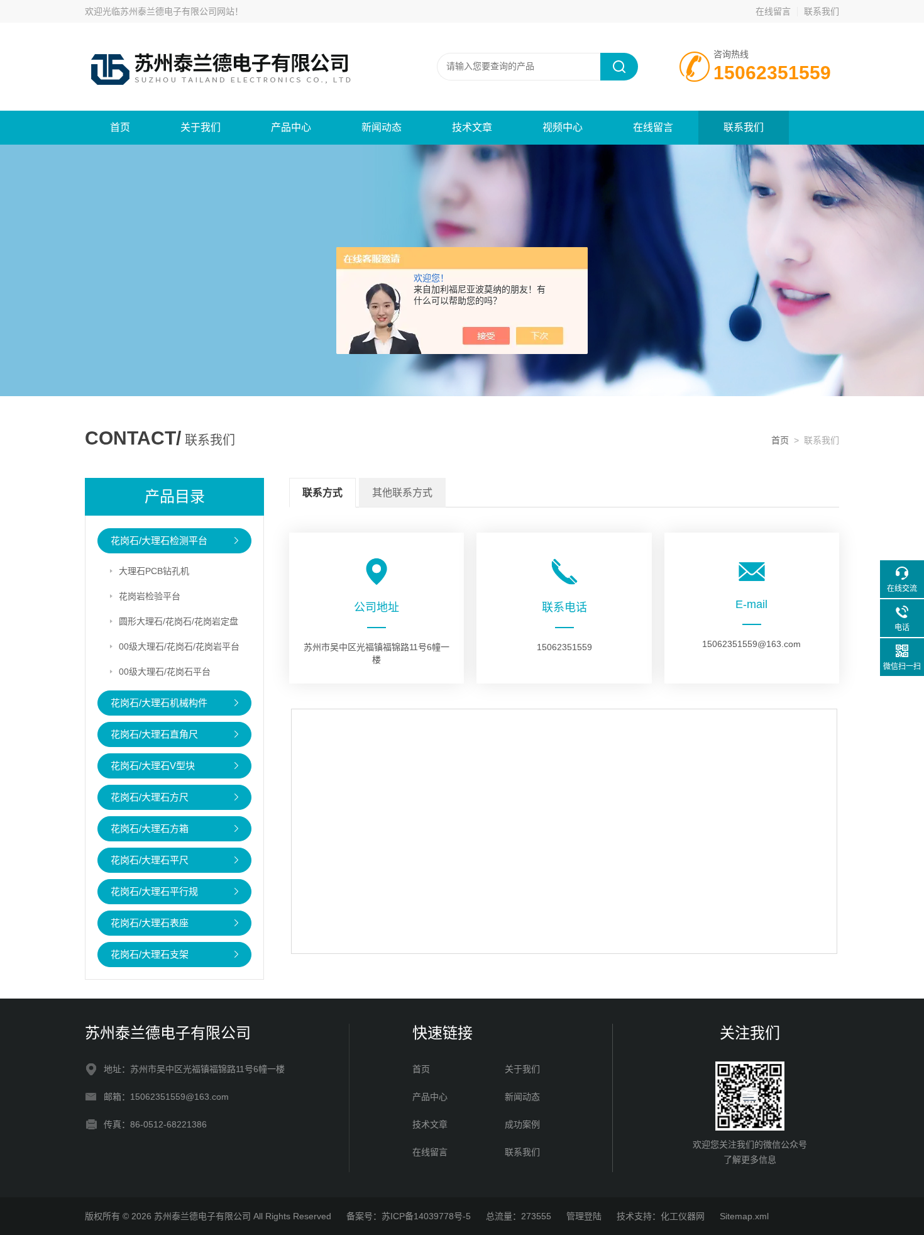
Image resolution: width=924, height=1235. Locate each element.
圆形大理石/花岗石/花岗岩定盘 (178, 621)
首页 (120, 127)
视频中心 (562, 127)
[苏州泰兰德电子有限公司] (236, 66)
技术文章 (472, 127)
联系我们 (821, 11)
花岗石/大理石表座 (150, 922)
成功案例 (522, 1124)
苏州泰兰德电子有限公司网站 (177, 11)
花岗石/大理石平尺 (150, 860)
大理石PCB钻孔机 (154, 571)
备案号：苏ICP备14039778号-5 (408, 1216)
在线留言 (773, 11)
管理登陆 (584, 1216)
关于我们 (200, 127)
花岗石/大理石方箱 (150, 828)
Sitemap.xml (744, 1216)
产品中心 (291, 127)
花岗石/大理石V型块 (153, 765)
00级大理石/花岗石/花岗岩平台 (179, 646)
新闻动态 (381, 127)
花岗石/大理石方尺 (150, 797)
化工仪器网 (683, 1216)
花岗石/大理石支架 (150, 954)
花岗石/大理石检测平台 (159, 540)
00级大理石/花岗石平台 (165, 672)
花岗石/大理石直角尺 (154, 734)
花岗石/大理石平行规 (154, 891)
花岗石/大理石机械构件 (159, 702)
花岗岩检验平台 (149, 596)
